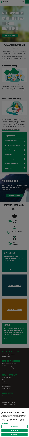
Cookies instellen (14, 426)
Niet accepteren (14, 430)
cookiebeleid (5, 423)
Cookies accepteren (14, 434)
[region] (14, 422)
